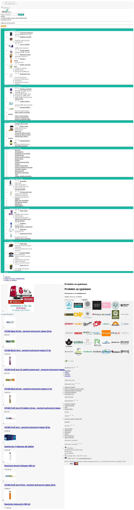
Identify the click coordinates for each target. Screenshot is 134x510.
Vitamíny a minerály (23, 89)
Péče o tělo (25, 186)
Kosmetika (20, 181)
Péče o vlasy (18, 186)
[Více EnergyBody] (124, 318)
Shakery (17, 214)
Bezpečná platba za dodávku (73, 390)
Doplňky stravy (12, 86)
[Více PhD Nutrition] (115, 337)
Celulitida (27, 52)
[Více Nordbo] (69, 337)
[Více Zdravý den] (69, 365)
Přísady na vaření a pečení (22, 135)
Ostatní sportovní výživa (22, 162)
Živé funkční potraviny (21, 146)
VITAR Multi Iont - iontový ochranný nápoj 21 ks (27, 350)
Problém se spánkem (21, 68)
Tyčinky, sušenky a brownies (23, 176)
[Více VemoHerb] (87, 356)
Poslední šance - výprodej (22, 259)
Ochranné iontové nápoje (22, 111)
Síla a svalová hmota (20, 77)
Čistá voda (20, 229)
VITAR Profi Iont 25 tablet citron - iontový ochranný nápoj (32, 408)
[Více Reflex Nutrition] (96, 346)
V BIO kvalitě (25, 268)
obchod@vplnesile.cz (85, 458)
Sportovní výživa (12, 148)
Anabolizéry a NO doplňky (22, 153)
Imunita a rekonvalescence (17, 59)
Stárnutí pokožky (19, 52)
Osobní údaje (68, 429)
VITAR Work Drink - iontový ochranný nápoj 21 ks (28, 388)
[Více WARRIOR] (124, 356)
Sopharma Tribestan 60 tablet (19, 446)
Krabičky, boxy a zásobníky (23, 238)
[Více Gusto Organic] (87, 328)
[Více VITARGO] (115, 356)
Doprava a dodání (70, 387)
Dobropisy (68, 432)
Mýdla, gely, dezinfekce (22, 200)
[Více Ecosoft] (106, 318)
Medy (16, 128)
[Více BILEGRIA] (115, 309)
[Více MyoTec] (124, 328)
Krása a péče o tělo (13, 178)
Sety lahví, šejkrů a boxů (21, 217)
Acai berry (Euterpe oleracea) (23, 245)
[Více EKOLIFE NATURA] (115, 318)
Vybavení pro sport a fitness (17, 208)
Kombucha (18, 247)
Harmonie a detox (23, 54)
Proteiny (17, 164)
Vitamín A (17, 90)
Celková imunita (27, 105)
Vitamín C (28, 90)
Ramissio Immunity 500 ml (17, 504)
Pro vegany (18, 268)
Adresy (67, 434)
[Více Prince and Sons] (124, 337)
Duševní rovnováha (20, 71)
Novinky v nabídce (70, 404)
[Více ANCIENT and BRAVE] (96, 309)
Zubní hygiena (19, 205)
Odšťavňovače (19, 216)
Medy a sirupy (21, 126)
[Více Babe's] (106, 309)
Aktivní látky (21, 244)
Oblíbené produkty (20, 261)
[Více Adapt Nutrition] (69, 309)
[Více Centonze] (69, 318)
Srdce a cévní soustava (21, 116)
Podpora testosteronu (21, 166)
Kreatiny (17, 160)
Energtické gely (19, 155)
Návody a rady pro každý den (73, 419)
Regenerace (18, 80)
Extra (8, 241)
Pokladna (3, 26)
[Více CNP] (78, 318)
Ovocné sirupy (19, 129)
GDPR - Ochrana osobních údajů (74, 389)
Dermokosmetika (20, 189)
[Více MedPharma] (106, 328)
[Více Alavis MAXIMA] (78, 309)
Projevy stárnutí (22, 50)
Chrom (29, 94)
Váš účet (67, 422)
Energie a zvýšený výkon (22, 79)
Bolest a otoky (27, 34)
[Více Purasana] (78, 346)
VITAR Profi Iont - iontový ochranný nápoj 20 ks (27, 427)
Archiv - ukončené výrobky (22, 263)
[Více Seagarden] (106, 346)
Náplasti (17, 199)
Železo (20, 97)
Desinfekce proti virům (21, 237)
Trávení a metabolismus (22, 117)
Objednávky (68, 430)
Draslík (25, 94)
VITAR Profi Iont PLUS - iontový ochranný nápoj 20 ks (29, 485)
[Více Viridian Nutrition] (96, 356)
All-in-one (17, 150)
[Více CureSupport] (87, 318)
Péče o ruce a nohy (20, 188)
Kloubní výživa (19, 34)
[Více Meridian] (115, 328)
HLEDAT (21, 14)
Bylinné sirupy (22, 128)
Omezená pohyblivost (24, 33)
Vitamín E (23, 92)
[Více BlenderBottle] (124, 309)
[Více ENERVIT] (69, 328)
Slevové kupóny (69, 436)
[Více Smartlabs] (115, 346)
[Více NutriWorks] (96, 337)
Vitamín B (23, 90)
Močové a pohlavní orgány (23, 119)
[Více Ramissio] (87, 346)
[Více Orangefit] (106, 337)
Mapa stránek (69, 409)
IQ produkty (18, 270)
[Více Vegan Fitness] (78, 356)
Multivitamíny (18, 94)
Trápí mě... (10, 30)
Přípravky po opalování (21, 195)
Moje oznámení (69, 437)
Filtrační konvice (19, 231)
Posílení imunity (19, 62)
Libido (16, 48)
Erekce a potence (23, 48)
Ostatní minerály (27, 97)
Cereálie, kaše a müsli (21, 124)
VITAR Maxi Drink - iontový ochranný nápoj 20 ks (28, 331)
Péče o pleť (18, 183)
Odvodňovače (19, 42)
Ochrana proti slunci (23, 192)
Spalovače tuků (19, 171)
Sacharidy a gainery (20, 169)
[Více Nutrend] (78, 337)
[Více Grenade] (78, 328)
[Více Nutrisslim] (87, 337)
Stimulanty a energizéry (22, 172)
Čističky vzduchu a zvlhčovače (23, 227)
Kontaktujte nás (69, 394)
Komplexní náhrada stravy (22, 144)
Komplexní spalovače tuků (22, 40)
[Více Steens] (124, 346)
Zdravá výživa (11, 122)
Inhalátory (20, 223)
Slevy (66, 407)
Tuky (16, 174)
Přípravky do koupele (21, 202)
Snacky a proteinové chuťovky (23, 167)
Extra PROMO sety (20, 254)
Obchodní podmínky (70, 392)
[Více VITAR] (106, 356)
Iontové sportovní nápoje (22, 157)
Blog (6, 272)
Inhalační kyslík (19, 225)
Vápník (28, 95)
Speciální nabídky (22, 253)
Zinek (16, 97)
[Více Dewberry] (96, 318)
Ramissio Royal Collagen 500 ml (19, 465)
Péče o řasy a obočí (20, 184)
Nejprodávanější (69, 405)
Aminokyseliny (19, 152)
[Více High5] (96, 328)
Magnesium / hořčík (20, 95)
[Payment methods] (74, 464)
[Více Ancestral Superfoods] (87, 309)
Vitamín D (17, 92)
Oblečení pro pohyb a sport (23, 219)
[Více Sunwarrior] (69, 356)
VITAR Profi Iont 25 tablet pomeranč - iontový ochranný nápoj (34, 369)
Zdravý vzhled (19, 99)
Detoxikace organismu (21, 56)
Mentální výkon (19, 70)
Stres (27, 71)
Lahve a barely (24, 214)
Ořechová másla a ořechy (22, 133)
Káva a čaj (18, 131)
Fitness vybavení (20, 221)
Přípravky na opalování (21, 194)
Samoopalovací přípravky (22, 197)
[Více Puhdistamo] (69, 346)
